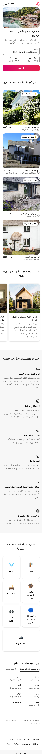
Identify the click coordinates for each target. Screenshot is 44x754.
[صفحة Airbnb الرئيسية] (38, 3)
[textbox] (30, 60)
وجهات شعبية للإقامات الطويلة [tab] (30, 669)
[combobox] (21, 52)
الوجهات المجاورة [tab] (10, 669)
